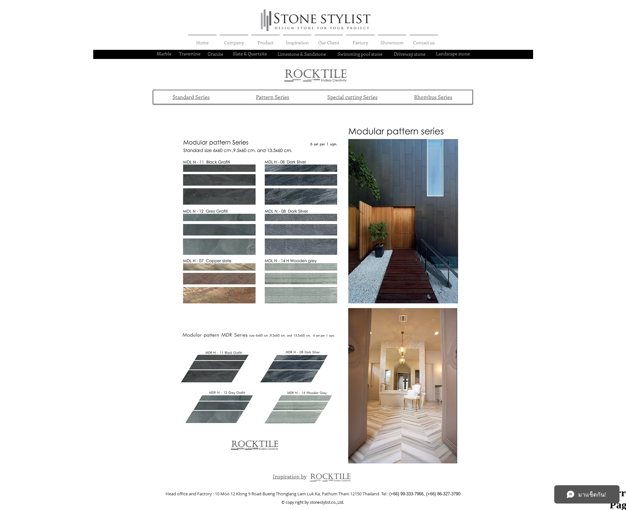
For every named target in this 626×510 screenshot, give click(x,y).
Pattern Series (272, 96)
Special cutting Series (352, 96)
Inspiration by (289, 476)
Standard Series (191, 96)
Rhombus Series (433, 96)
